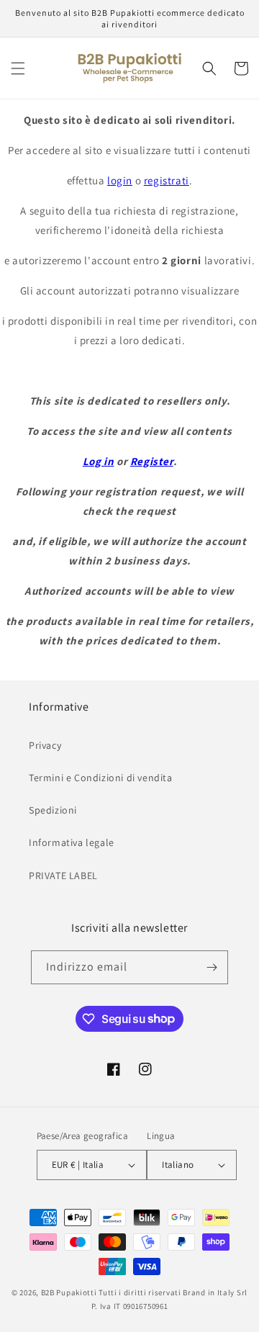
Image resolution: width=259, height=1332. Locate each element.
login (119, 180)
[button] (18, 68)
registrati (166, 180)
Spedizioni (53, 810)
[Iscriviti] (211, 967)
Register (151, 461)
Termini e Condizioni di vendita (101, 777)
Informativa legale (71, 842)
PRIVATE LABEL (63, 875)
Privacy (45, 745)
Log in (98, 461)
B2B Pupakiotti (69, 1292)
